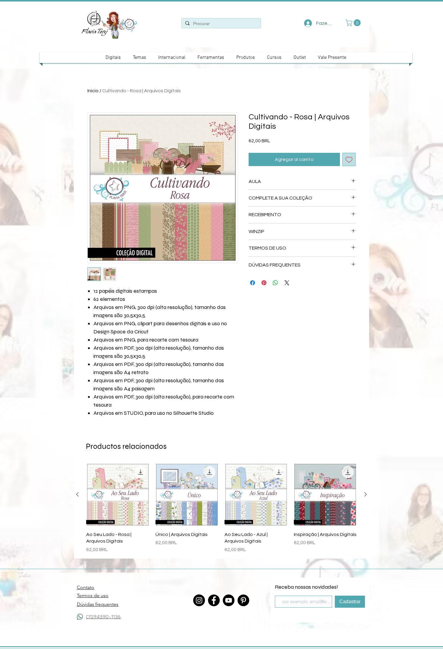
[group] (221, 508)
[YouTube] (228, 600)
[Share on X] (287, 282)
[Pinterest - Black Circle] (243, 600)
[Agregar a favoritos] (349, 159)
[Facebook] (214, 600)
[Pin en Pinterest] (264, 282)
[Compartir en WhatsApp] (275, 282)
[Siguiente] (365, 494)
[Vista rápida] (117, 494)
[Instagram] (199, 600)
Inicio (93, 90)
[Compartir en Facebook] (252, 282)
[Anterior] (77, 494)
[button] (353, 22)
